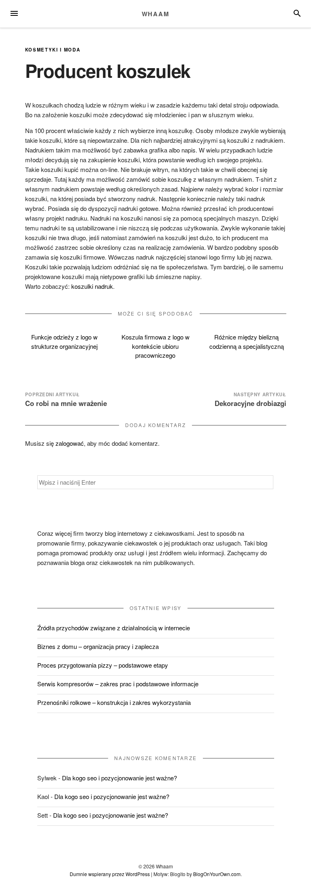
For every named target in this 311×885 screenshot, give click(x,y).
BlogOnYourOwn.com (217, 873)
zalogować (69, 443)
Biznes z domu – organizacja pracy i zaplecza (98, 646)
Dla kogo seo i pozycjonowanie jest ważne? (119, 777)
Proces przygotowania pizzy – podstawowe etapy (102, 665)
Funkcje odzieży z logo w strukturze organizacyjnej (64, 341)
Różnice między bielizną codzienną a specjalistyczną (246, 341)
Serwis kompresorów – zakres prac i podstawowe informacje (117, 683)
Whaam (156, 13)
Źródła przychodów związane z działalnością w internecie (113, 627)
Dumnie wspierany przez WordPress (110, 873)
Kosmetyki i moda (53, 49)
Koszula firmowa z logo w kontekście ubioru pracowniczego (155, 346)
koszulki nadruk (92, 286)
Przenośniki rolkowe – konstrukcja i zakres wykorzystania (114, 702)
